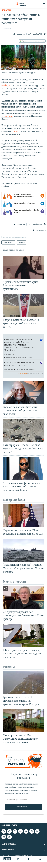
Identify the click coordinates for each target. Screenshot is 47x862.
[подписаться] (9, 837)
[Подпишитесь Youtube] (20, 831)
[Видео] (29, 859)
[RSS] (37, 831)
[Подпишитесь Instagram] (31, 831)
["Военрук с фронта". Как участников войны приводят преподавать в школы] (23, 720)
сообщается (7, 86)
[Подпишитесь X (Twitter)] (15, 831)
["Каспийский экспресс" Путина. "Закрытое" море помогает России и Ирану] (23, 550)
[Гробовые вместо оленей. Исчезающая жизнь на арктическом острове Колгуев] (23, 682)
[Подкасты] (3, 837)
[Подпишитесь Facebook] (9, 831)
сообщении (7, 116)
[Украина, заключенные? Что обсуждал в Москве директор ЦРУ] (23, 515)
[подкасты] (18, 859)
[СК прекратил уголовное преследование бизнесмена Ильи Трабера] (23, 597)
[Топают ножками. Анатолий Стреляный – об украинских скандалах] (23, 392)
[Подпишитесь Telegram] (26, 831)
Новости (6, 10)
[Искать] (40, 859)
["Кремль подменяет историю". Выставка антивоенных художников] (23, 267)
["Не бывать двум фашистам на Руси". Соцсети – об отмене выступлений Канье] (23, 468)
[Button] (19, 34)
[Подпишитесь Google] (3, 831)
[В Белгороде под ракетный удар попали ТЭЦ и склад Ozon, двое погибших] (23, 635)
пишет (17, 131)
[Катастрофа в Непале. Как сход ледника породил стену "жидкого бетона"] (23, 430)
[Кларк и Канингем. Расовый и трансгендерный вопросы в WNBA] (23, 305)
